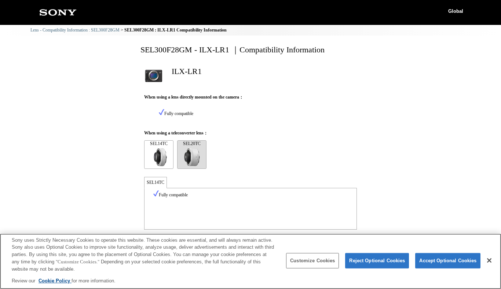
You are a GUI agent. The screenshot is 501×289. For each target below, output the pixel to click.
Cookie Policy (55, 280)
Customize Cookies (312, 260)
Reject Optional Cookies (377, 260)
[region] (250, 261)
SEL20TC (192, 143)
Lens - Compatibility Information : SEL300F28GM (75, 30)
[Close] (489, 260)
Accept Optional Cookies (447, 260)
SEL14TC (159, 143)
